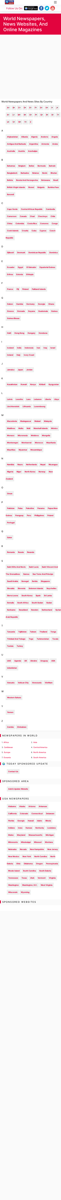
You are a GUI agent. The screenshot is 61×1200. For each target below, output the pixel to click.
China (9, 223)
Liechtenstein (13, 406)
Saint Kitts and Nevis (16, 567)
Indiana (11, 828)
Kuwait (24, 384)
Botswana (45, 180)
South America (39, 757)
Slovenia (21, 588)
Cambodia (50, 209)
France (10, 289)
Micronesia (23, 435)
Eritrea (10, 274)
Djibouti (10, 252)
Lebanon (38, 399)
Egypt (20, 267)
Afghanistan (12, 137)
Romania (11, 552)
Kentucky (39, 828)
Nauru (20, 464)
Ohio (18, 864)
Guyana (31, 311)
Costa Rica (32, 223)
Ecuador (10, 267)
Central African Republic (32, 209)
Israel (52, 348)
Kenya (33, 384)
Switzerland (47, 610)
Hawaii (31, 821)
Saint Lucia (33, 567)
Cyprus (43, 231)
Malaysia (48, 421)
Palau (20, 508)
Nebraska (12, 849)
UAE (9, 661)
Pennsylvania (52, 864)
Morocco (39, 443)
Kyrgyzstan (54, 384)
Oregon (39, 864)
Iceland (10, 348)
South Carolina (29, 871)
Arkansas (43, 806)
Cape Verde (12, 209)
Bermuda (42, 166)
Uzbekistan (12, 668)
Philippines (39, 515)
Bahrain (52, 166)
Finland (25, 289)
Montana (49, 842)
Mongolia (46, 435)
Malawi (37, 421)
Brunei (31, 187)
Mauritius (11, 450)
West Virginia (46, 885)
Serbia (34, 581)
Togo (31, 639)
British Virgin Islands (16, 187)
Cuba (34, 231)
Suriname (11, 610)
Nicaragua (53, 464)
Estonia (19, 274)
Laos (28, 399)
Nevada (23, 849)
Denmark (21, 252)
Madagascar (25, 421)
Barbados (25, 173)
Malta (20, 428)
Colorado (24, 813)
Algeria (34, 137)
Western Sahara (14, 697)
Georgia (41, 304)
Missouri (38, 842)
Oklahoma (28, 864)
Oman (9, 494)
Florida (11, 821)
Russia (21, 552)
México (54, 428)
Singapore (45, 581)
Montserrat (26, 443)
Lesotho (19, 399)
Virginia (52, 878)
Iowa (20, 828)
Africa (6, 742)
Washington (13, 885)
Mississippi (26, 842)
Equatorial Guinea (47, 267)
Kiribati (42, 384)
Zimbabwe (21, 727)
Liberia (48, 399)
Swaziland (23, 610)
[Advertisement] (30, 67)
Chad (32, 216)
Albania (24, 137)
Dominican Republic (37, 252)
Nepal (42, 464)
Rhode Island (14, 871)
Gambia (19, 304)
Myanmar (23, 450)
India (19, 348)
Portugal (10, 523)
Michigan (50, 835)
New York (27, 856)
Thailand (43, 632)
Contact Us (13, 771)
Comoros (44, 223)
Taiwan (33, 632)
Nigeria (10, 472)
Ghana (51, 304)
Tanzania (11, 632)
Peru (29, 515)
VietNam (48, 683)
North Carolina (40, 856)
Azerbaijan (32, 151)
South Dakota (45, 871)
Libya (56, 399)
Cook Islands (12, 231)
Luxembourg (39, 406)
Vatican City (23, 683)
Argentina (33, 144)
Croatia (25, 231)
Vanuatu (10, 683)
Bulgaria (40, 187)
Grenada (21, 311)
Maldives (11, 428)
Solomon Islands (36, 588)
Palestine (30, 508)
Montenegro (12, 443)
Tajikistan (22, 632)
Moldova (35, 435)
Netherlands (31, 464)
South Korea (27, 595)
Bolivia (10, 180)
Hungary (31, 333)
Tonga (53, 632)
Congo (55, 223)
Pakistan (10, 508)
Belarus (35, 173)
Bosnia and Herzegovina (27, 180)
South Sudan (37, 603)
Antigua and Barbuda (16, 144)
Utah (32, 878)
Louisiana (51, 828)
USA (53, 661)
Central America (40, 747)
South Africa (22, 603)
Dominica (53, 252)
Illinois (48, 821)
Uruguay (44, 661)
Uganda (17, 661)
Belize (31, 166)
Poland (50, 515)
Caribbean (8, 747)
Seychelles (51, 588)
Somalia (10, 603)
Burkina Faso (53, 187)
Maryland (21, 835)
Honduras (43, 333)
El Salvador (31, 267)
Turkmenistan (43, 639)
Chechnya (42, 216)
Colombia (20, 223)
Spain (38, 595)
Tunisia (10, 646)
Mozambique (36, 450)
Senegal (25, 581)
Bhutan (54, 173)
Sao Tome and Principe (43, 574)
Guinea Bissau (13, 318)
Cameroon (11, 216)
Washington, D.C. (29, 885)
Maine (11, 835)
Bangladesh (12, 173)
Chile (53, 216)
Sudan (49, 603)
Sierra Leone (12, 595)
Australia (11, 151)
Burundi (10, 194)
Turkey (20, 646)
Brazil (55, 180)
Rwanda (30, 552)
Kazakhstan (12, 384)
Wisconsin (12, 892)
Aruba (55, 144)
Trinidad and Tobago (16, 639)
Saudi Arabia (12, 581)
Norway (42, 472)
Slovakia (10, 588)
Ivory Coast (29, 355)
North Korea (30, 472)
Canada (23, 216)
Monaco (10, 435)
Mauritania (51, 443)
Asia (35, 742)
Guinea (54, 311)
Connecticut (37, 813)
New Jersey (52, 849)
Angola (54, 137)
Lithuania (27, 406)
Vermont (42, 878)
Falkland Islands (39, 289)
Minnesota (13, 842)
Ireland (10, 355)
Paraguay (19, 515)
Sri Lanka (48, 595)
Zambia (10, 727)
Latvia (9, 399)
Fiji (18, 289)
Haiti (9, 333)
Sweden (34, 610)
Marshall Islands (41, 428)
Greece (10, 311)
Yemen (10, 712)
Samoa (26, 574)
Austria (21, 151)
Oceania (7, 757)
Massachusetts (35, 835)
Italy (18, 355)
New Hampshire (37, 849)
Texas (24, 878)
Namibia (10, 464)
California (12, 813)
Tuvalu (55, 639)
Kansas (29, 828)
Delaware (50, 813)
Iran (38, 348)
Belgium (22, 166)
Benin (44, 173)
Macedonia (12, 421)
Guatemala (43, 311)
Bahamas (11, 166)
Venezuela (36, 683)
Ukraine (33, 661)
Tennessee (13, 878)
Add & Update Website (18, 789)
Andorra (44, 137)
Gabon (10, 304)
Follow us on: (14, 8)
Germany (30, 304)
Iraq (45, 348)
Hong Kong (19, 333)
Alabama (12, 806)
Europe (7, 752)
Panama (40, 508)
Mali (28, 428)
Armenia (45, 144)
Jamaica (10, 370)
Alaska (22, 806)
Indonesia (29, 348)
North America (39, 752)
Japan (20, 370)
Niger (19, 472)
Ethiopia (29, 274)
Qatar (9, 537)
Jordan (29, 370)
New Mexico (13, 856)
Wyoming (25, 892)
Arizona (32, 806)
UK (25, 661)
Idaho (39, 821)
